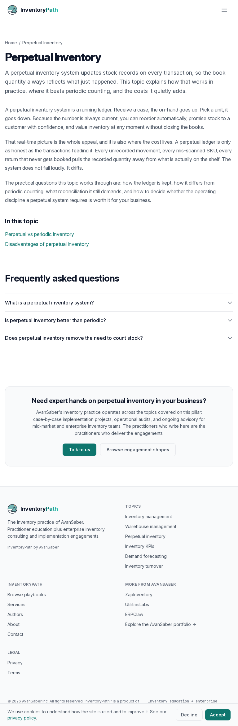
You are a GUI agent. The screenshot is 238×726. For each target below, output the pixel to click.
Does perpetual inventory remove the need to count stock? (74, 338)
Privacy (15, 662)
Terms (13, 672)
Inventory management (148, 516)
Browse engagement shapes (138, 449)
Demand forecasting (146, 556)
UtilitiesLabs (137, 604)
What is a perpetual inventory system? (49, 303)
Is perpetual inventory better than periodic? (55, 320)
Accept (218, 714)
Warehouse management (150, 526)
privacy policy (21, 717)
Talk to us (79, 449)
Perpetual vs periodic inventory (39, 234)
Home (11, 42)
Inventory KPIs (139, 546)
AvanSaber (49, 547)
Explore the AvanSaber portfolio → (160, 624)
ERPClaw (134, 614)
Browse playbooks (26, 594)
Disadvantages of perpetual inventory (47, 244)
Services (16, 604)
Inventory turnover (144, 566)
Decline (189, 714)
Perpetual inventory (145, 536)
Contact (15, 634)
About (13, 624)
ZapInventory (138, 594)
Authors (15, 614)
